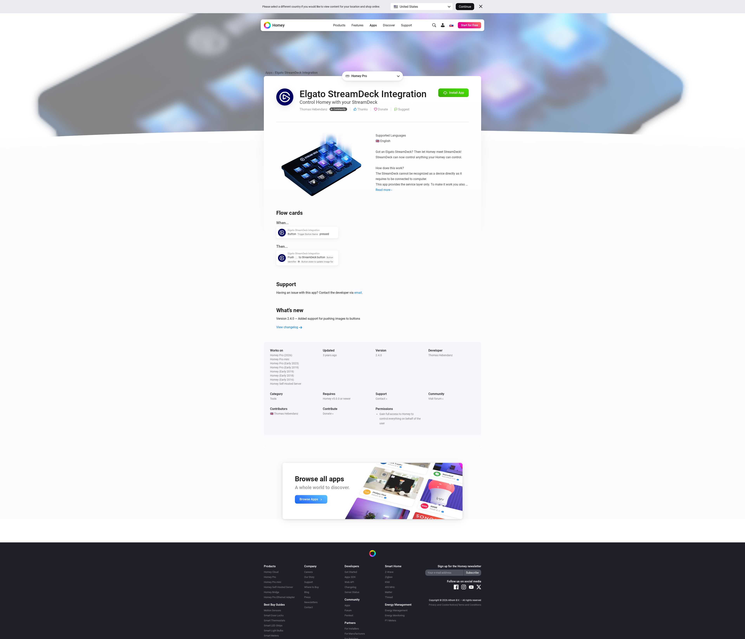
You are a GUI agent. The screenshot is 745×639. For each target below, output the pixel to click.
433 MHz (390, 587)
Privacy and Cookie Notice (442, 605)
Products (339, 25)
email (358, 292)
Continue (465, 7)
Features (357, 25)
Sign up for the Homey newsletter (459, 566)
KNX (387, 582)
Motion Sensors (272, 610)
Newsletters (311, 602)
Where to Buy (311, 587)
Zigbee (388, 577)
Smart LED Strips (273, 625)
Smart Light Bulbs (273, 630)
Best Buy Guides (274, 604)
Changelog (350, 587)
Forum (348, 610)
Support (406, 25)
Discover (389, 25)
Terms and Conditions (469, 605)
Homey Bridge (271, 592)
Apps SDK (350, 577)
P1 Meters (390, 620)
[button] (422, 6)
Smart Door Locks (274, 615)
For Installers (352, 628)
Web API (349, 582)
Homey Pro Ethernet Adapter (279, 597)
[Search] (434, 25)
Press (307, 597)
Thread (389, 597)
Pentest (349, 615)
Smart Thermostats (274, 620)
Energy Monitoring (395, 615)
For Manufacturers (355, 633)
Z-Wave (389, 572)
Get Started (351, 572)
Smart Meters (271, 635)
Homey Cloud (271, 572)
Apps (373, 25)
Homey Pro (270, 577)
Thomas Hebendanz (440, 355)
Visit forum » (436, 398)
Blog (306, 592)
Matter (388, 592)
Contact (308, 607)
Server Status (352, 592)
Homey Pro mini (272, 582)
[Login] (442, 25)
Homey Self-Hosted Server (278, 587)
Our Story (309, 577)
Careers (308, 572)
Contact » (381, 398)
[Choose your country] (451, 25)
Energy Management (396, 610)
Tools (273, 398)
